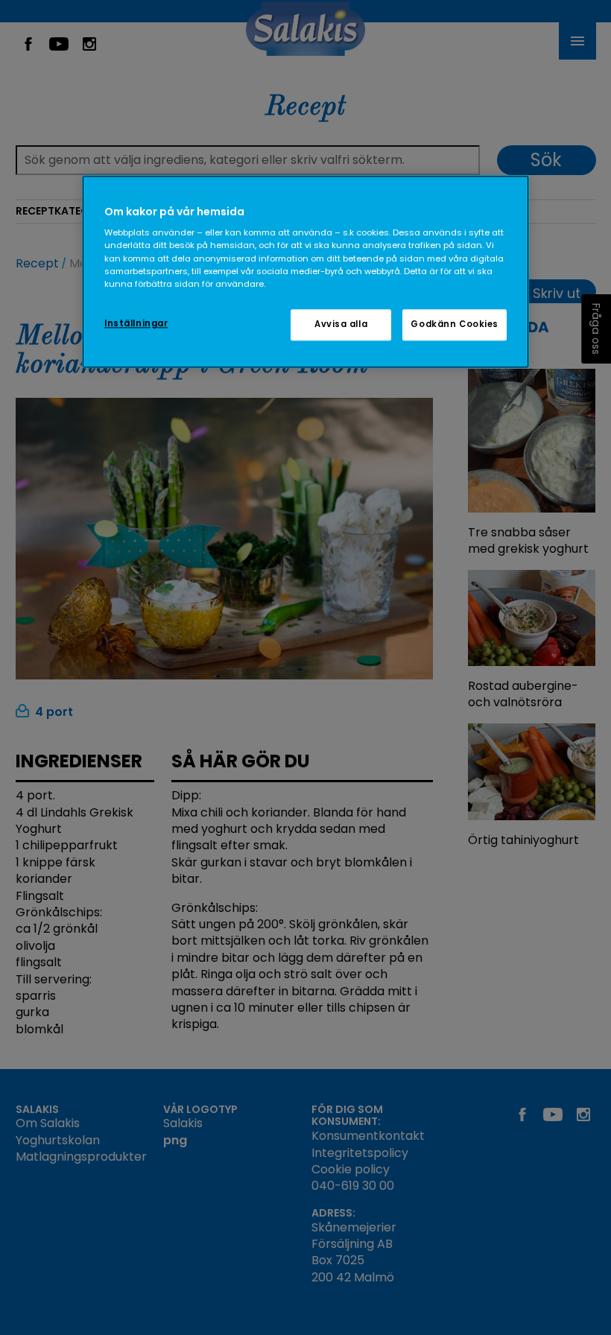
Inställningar (136, 323)
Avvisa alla (340, 324)
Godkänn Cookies (454, 324)
